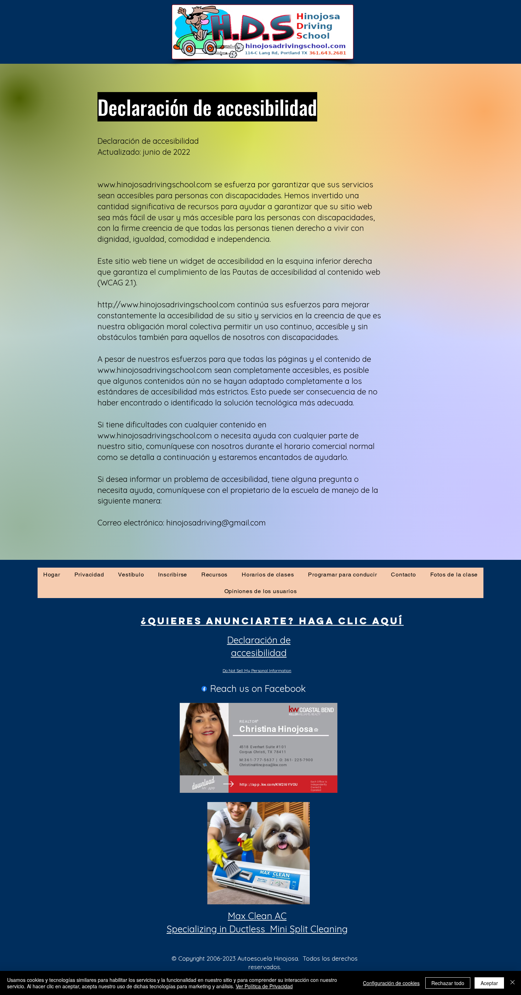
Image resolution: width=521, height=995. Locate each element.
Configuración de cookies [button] (391, 983)
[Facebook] (204, 688)
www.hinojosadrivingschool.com (154, 370)
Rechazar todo (447, 983)
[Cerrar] (512, 983)
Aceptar (489, 983)
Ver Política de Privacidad (264, 986)
